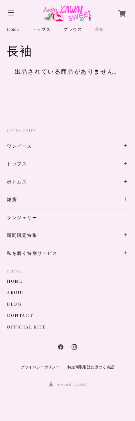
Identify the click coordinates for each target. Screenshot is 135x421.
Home (13, 29)
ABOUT (16, 292)
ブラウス (72, 29)
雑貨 (12, 199)
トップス (41, 29)
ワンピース (19, 146)
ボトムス (17, 182)
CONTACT (20, 315)
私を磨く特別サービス (32, 253)
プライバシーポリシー (40, 367)
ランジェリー (22, 217)
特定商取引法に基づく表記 (91, 367)
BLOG (14, 303)
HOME (14, 280)
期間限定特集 (22, 235)
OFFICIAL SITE (26, 326)
